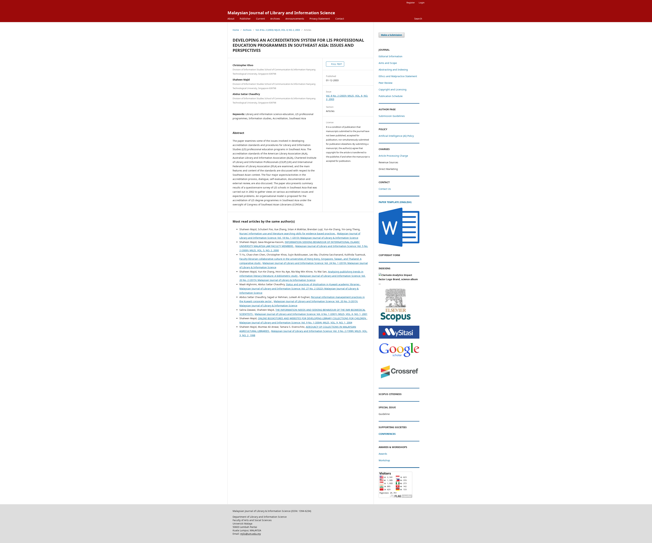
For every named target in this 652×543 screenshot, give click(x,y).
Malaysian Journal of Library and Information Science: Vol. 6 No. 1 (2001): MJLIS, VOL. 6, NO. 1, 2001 (311, 314)
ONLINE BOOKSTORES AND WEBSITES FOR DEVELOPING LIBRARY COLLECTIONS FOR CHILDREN (312, 318)
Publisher (245, 18)
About (231, 18)
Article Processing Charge (393, 155)
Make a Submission (391, 35)
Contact (339, 18)
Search (418, 18)
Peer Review (385, 82)
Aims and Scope (388, 63)
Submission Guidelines (392, 116)
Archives (275, 18)
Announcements (294, 18)
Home (236, 29)
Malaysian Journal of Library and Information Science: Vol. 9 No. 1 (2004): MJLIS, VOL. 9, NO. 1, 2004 (295, 322)
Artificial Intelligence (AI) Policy (396, 135)
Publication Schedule (391, 96)
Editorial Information (390, 56)
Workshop (384, 460)
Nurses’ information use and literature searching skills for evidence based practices (287, 233)
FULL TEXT (336, 64)
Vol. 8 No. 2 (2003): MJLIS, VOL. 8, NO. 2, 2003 (278, 29)
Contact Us (385, 188)
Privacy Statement (320, 18)
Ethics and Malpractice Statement (398, 76)
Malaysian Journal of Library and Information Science (281, 12)
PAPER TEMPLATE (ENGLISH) (395, 202)
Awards (383, 453)
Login (421, 2)
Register (410, 2)
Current (260, 18)
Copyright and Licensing (392, 89)
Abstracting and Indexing (393, 69)
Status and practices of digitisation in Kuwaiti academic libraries (323, 284)
